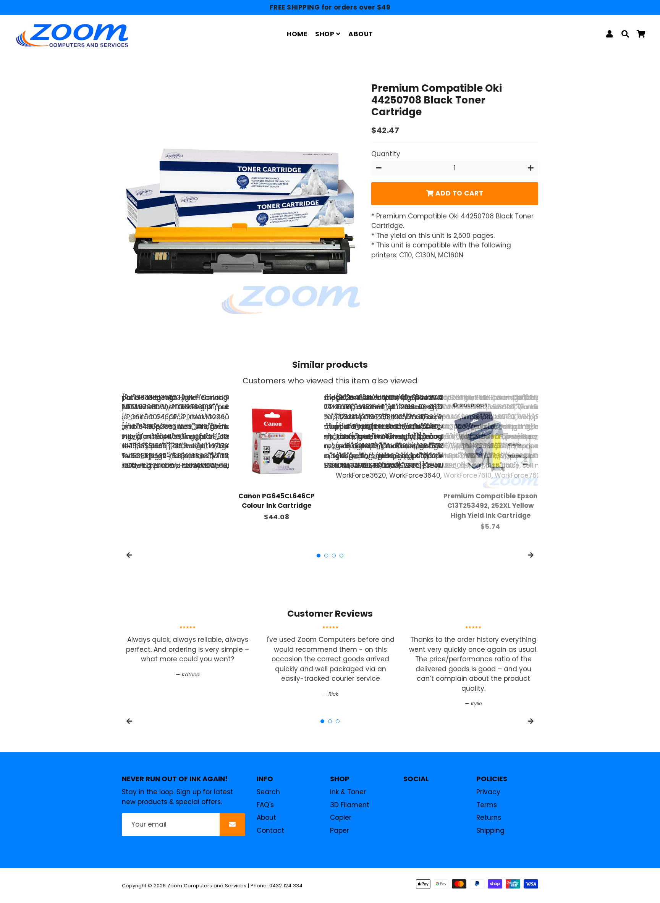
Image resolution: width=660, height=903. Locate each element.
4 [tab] (341, 555)
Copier (340, 817)
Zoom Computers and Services (206, 885)
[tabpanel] (276, 457)
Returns (488, 817)
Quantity (385, 154)
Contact (270, 830)
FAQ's (265, 804)
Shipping (490, 830)
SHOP (325, 34)
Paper (339, 830)
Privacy (488, 791)
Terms (486, 804)
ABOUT (360, 34)
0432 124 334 (285, 885)
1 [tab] (318, 555)
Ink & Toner (348, 791)
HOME (297, 34)
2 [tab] (326, 555)
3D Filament (349, 804)
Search (268, 791)
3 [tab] (334, 555)
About (266, 817)
